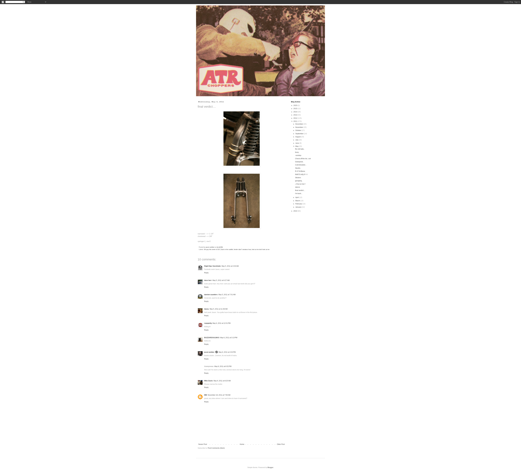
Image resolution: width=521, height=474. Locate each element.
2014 (295, 112)
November (299, 127)
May (297, 146)
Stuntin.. (298, 168)
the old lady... (300, 149)
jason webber (209, 352)
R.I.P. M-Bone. (300, 171)
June (297, 143)
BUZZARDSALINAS (211, 338)
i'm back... (298, 193)
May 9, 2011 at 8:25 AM (222, 381)
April (297, 197)
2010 (295, 211)
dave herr (208, 280)
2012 (295, 118)
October (298, 130)
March (297, 201)
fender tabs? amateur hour (242, 249)
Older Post (281, 444)
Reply (206, 273)
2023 (295, 105)
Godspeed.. (299, 162)
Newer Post (202, 444)
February (298, 204)
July (297, 140)
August (298, 137)
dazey (206, 309)
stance (297, 187)
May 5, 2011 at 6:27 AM (221, 280)
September (299, 134)
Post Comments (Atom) (216, 448)
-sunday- (298, 155)
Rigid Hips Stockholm (212, 266)
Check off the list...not (303, 159)
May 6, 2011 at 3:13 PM (228, 338)
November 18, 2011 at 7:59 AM (219, 395)
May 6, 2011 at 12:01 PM (221, 323)
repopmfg (208, 323)
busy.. (297, 152)
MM (205, 395)
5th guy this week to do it (212, 249)
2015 (295, 109)
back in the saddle (227, 249)
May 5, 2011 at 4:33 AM (230, 266)
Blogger (270, 467)
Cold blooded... (300, 165)
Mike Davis (208, 381)
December (299, 124)
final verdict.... (300, 190)
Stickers (298, 178)
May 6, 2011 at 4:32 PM (227, 352)
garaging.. (299, 181)
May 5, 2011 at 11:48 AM (219, 309)
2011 (295, 121)
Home (242, 444)
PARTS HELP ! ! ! (301, 174)
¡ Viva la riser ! (300, 184)
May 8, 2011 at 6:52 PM (222, 366)
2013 (295, 115)
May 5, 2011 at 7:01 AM (227, 295)
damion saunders (211, 295)
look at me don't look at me (260, 249)
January (298, 207)
